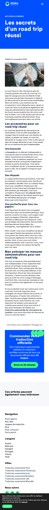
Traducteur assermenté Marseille (19, 481)
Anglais (8, 443)
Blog (7, 427)
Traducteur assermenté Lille (17, 479)
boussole (11, 152)
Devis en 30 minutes (24, 365)
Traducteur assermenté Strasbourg (20, 471)
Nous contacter (12, 430)
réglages (24, 502)
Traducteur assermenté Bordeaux (19, 476)
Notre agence (11, 419)
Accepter (7, 506)
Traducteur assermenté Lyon (17, 473)
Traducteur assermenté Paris (17, 468)
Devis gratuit (10, 432)
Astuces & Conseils (14, 16)
